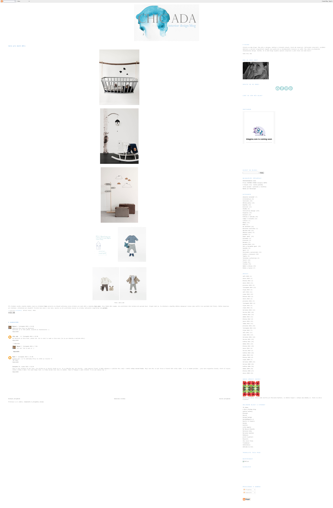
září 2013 (246, 292)
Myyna (14, 326)
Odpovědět (15, 331)
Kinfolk (245, 425)
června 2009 (246, 364)
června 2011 (246, 339)
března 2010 (246, 357)
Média (244, 222)
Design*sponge (247, 417)
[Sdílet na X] (12, 312)
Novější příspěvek (14, 398)
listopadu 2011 (247, 328)
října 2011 (246, 330)
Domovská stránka (119, 398)
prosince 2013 (247, 285)
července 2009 (247, 362)
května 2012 (246, 314)
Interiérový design (249, 211)
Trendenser (246, 443)
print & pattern (248, 437)
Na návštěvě (246, 226)
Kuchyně (245, 215)
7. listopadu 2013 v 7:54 (29, 346)
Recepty (245, 242)
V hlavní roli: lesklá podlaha (253, 185)
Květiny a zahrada (249, 216)
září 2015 (246, 276)
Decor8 (245, 415)
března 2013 (246, 296)
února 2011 (246, 348)
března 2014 (246, 280)
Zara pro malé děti (16, 46)
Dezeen (245, 423)
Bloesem (245, 413)
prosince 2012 (247, 301)
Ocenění (245, 234)
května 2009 (246, 366)
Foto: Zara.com (119, 302)
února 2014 (246, 283)
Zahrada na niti (248, 447)
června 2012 (246, 312)
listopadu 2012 (247, 303)
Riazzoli (245, 439)
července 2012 (247, 310)
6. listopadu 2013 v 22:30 (29, 336)
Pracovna (245, 240)
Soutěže (245, 248)
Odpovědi (17, 343)
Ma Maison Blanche (249, 429)
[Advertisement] (251, 156)
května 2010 (246, 353)
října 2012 (246, 305)
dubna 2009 (246, 368)
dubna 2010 (246, 355)
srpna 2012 (246, 308)
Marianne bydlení (248, 433)
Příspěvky (248, 489)
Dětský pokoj (27, 310)
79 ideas (245, 407)
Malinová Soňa (247, 431)
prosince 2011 (247, 326)
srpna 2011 (246, 335)
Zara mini (97, 306)
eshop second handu (137, 368)
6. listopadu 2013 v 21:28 (25, 326)
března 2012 (246, 319)
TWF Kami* (15, 360)
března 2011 (246, 346)
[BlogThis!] (11, 312)
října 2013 (246, 289)
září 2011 (246, 332)
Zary (45, 306)
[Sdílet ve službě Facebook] (14, 312)
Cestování (246, 201)
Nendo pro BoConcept (249, 188)
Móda (34, 310)
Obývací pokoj (247, 232)
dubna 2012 (246, 317)
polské (105, 308)
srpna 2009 (246, 359)
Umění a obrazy (247, 266)
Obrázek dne (246, 230)
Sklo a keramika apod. (250, 246)
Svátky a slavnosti (249, 254)
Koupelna (245, 213)
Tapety (245, 256)
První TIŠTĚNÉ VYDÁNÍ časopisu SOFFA (255, 183)
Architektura (247, 199)
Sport (244, 250)
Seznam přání (247, 244)
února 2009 (246, 373)
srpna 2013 (246, 294)
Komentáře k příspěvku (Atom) (34, 402)
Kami (13, 357)
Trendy (245, 262)
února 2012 (246, 321)
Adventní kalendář (249, 197)
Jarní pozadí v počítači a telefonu (254, 187)
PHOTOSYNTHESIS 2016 (249, 181)
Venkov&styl (246, 445)
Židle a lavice (247, 268)
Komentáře (248, 492)
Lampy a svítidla (248, 218)
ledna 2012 (246, 323)
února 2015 (246, 278)
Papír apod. (246, 236)
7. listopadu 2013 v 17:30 (24, 357)
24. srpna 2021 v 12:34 (26, 366)
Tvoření (245, 264)
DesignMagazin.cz (248, 419)
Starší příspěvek (224, 398)
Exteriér (245, 207)
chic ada (15, 336)
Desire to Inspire (249, 421)
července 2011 (247, 337)
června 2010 (246, 350)
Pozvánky (245, 238)
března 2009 (246, 371)
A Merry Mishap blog (249, 409)
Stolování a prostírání (250, 252)
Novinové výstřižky (249, 228)
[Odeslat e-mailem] (9, 312)
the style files (248, 441)
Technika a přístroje (250, 258)
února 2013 (246, 299)
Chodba (245, 209)
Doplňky (245, 205)
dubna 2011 (246, 344)
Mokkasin (245, 435)
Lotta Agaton (247, 427)
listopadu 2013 (247, 287)
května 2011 (246, 341)
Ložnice (245, 220)
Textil (245, 260)
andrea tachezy (247, 411)
